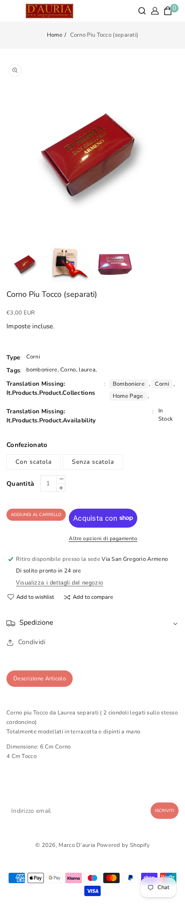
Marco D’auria (77, 845)
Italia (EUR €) (92, 861)
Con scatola (33, 462)
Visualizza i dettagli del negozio (59, 582)
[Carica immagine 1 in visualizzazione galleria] (25, 263)
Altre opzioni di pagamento (103, 538)
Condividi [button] (32, 642)
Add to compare (93, 597)
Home (54, 35)
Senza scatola (93, 462)
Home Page (128, 396)
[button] (142, 10)
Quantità (20, 483)
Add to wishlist (35, 597)
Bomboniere (129, 384)
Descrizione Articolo (39, 679)
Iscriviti (164, 811)
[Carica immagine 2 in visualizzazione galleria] (70, 263)
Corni (162, 384)
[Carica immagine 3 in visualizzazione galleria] (115, 263)
